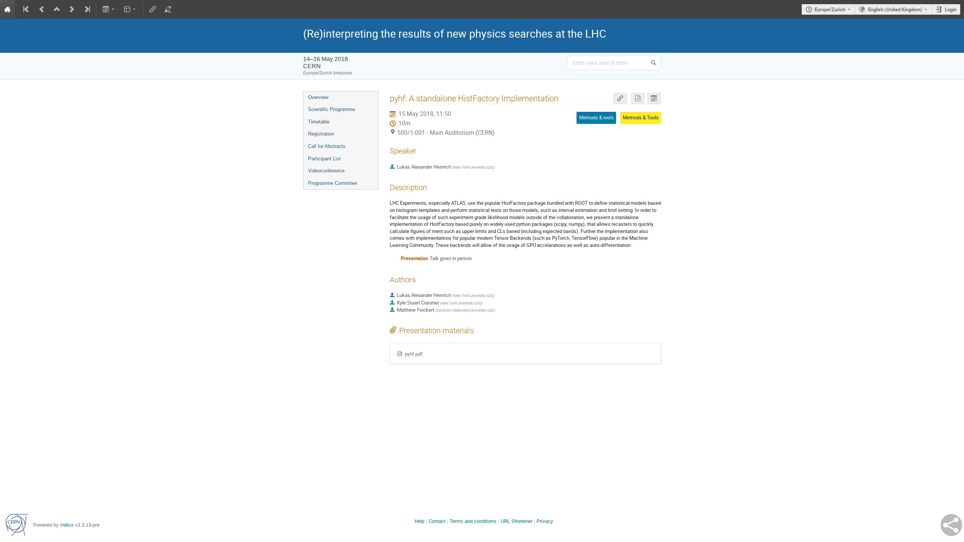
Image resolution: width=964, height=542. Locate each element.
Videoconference (326, 171)
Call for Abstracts (327, 146)
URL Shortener (516, 521)
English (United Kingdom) (895, 9)
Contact (437, 521)
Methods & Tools (641, 117)
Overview (318, 97)
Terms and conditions (473, 521)
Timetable (318, 122)
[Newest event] (86, 9)
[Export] (109, 9)
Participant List (324, 158)
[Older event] (41, 9)
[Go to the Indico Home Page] (7, 9)
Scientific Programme (331, 109)
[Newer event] (71, 9)
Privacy (545, 521)
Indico (66, 525)
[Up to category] (56, 9)
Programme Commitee (332, 183)
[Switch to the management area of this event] (167, 9)
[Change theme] (130, 9)
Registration (321, 134)
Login (950, 9)
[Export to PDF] (638, 98)
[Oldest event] (26, 9)
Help (419, 521)
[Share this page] (951, 525)
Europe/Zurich (830, 9)
